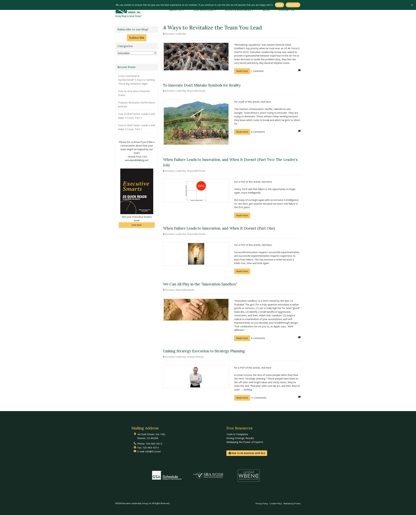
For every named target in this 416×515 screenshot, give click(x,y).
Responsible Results (196, 90)
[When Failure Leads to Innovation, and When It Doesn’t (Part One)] (196, 253)
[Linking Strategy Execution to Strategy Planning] (196, 376)
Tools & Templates (237, 434)
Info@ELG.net (153, 451)
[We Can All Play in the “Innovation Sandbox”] (196, 309)
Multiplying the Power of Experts (244, 442)
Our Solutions (204, 10)
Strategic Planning (195, 356)
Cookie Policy (276, 503)
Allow (279, 5)
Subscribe (136, 37)
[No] (412, 4)
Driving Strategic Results (240, 438)
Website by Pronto (292, 503)
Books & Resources (238, 10)
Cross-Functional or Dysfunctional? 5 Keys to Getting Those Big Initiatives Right (136, 79)
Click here (137, 224)
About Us (175, 10)
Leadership (181, 33)
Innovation (170, 33)
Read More (293, 5)
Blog (266, 10)
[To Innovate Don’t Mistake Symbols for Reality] (196, 122)
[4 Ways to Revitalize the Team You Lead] (196, 56)
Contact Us (286, 10)
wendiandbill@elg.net (137, 160)
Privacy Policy (262, 503)
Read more (242, 71)
